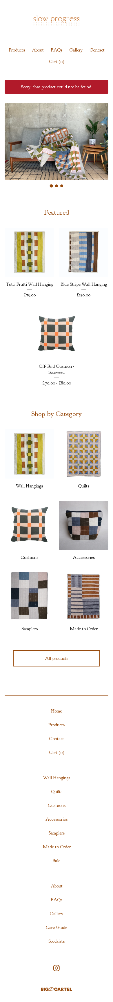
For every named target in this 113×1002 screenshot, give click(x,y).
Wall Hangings (56, 778)
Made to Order (57, 847)
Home (56, 711)
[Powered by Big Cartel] (56, 989)
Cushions (56, 805)
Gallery (76, 50)
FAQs (56, 50)
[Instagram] (56, 968)
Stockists (56, 941)
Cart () (56, 61)
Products (17, 50)
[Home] (56, 21)
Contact (97, 50)
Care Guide (56, 927)
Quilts (56, 792)
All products (56, 658)
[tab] (51, 186)
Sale (56, 861)
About (38, 50)
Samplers (56, 833)
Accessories (56, 819)
